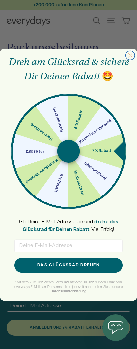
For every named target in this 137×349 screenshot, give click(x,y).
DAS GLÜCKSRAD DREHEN (68, 265)
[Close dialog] (130, 55)
